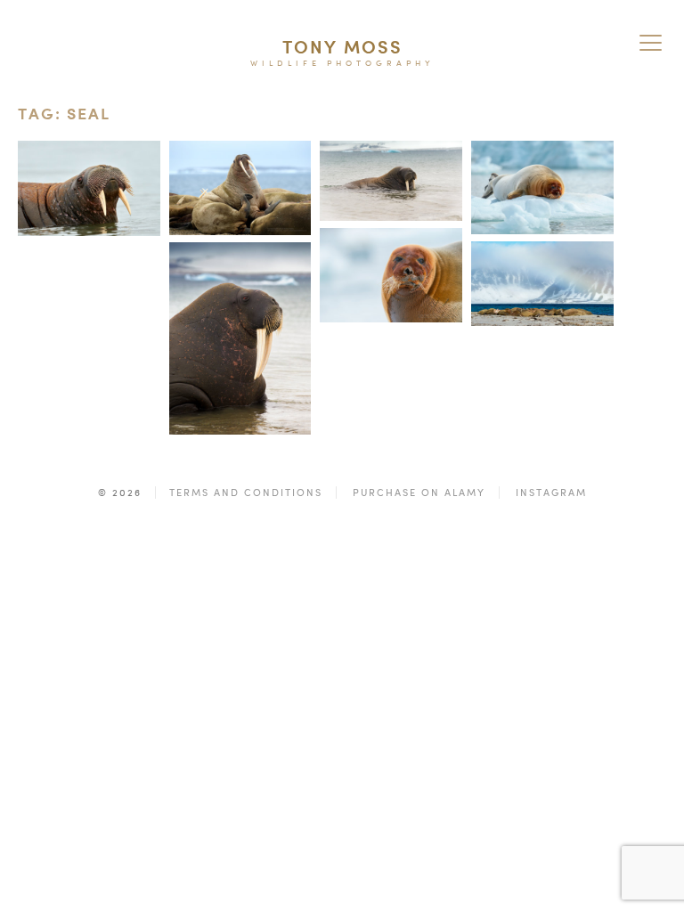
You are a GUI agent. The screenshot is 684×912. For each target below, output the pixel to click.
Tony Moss (342, 47)
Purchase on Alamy (419, 492)
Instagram (551, 492)
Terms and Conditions (245, 492)
